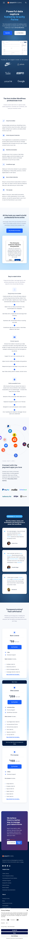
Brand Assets (5, 887)
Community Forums (7, 903)
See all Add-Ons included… (13, 674)
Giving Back (5, 905)
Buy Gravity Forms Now (14, 230)
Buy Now (7, 33)
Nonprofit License (6, 883)
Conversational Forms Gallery (9, 878)
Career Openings (6, 908)
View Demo (21, 33)
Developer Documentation (8, 890)
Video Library (5, 873)
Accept (17, 260)
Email (10, 839)
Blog (3, 901)
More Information (10, 260)
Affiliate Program (6, 880)
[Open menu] (4, 2)
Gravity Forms (5, 898)
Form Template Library (8, 875)
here (22, 862)
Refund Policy (5, 885)
